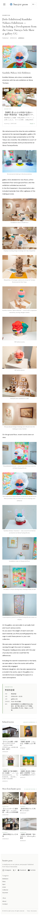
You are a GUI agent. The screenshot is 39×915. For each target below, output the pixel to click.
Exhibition (5, 879)
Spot (3, 884)
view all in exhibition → (30, 722)
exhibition (6, 15)
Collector (5, 890)
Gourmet (5, 892)
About (4, 901)
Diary (4, 881)
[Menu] (4, 4)
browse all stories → (30, 789)
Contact (5, 904)
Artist (4, 887)
